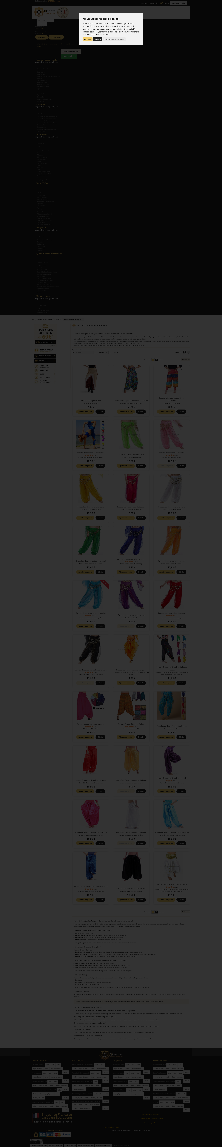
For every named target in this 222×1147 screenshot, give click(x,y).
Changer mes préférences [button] (114, 39)
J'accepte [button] (87, 39)
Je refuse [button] (97, 39)
